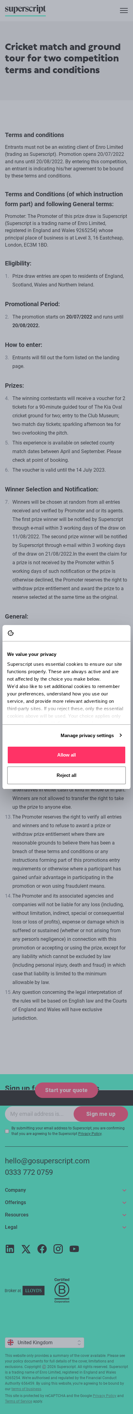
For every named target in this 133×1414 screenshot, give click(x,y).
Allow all (66, 754)
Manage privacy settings (87, 735)
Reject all (66, 775)
